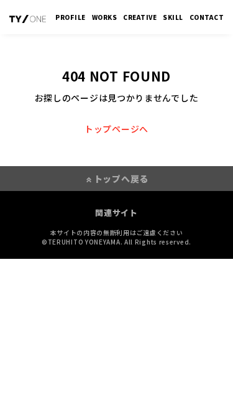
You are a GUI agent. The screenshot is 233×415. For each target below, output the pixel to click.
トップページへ (116, 129)
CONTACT (207, 17)
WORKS (104, 17)
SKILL (173, 17)
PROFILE (70, 17)
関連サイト (116, 212)
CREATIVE (140, 17)
